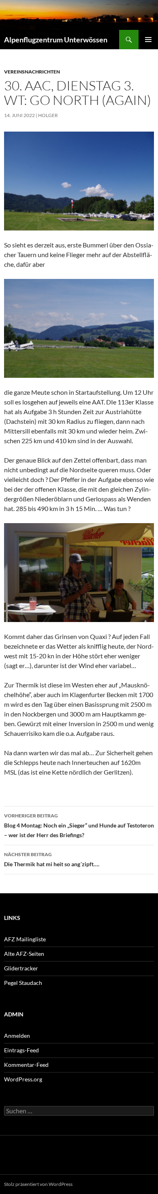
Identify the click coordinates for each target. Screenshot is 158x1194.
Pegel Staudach (23, 982)
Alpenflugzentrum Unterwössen (55, 39)
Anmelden (17, 1035)
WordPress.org (23, 1079)
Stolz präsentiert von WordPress (38, 1184)
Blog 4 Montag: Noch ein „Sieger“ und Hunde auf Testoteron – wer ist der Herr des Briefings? (79, 825)
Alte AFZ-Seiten (24, 953)
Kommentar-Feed (26, 1064)
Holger (48, 115)
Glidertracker (21, 968)
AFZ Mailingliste (25, 939)
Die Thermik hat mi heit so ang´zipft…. (51, 859)
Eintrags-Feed (21, 1050)
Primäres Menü (148, 39)
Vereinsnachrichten (32, 72)
